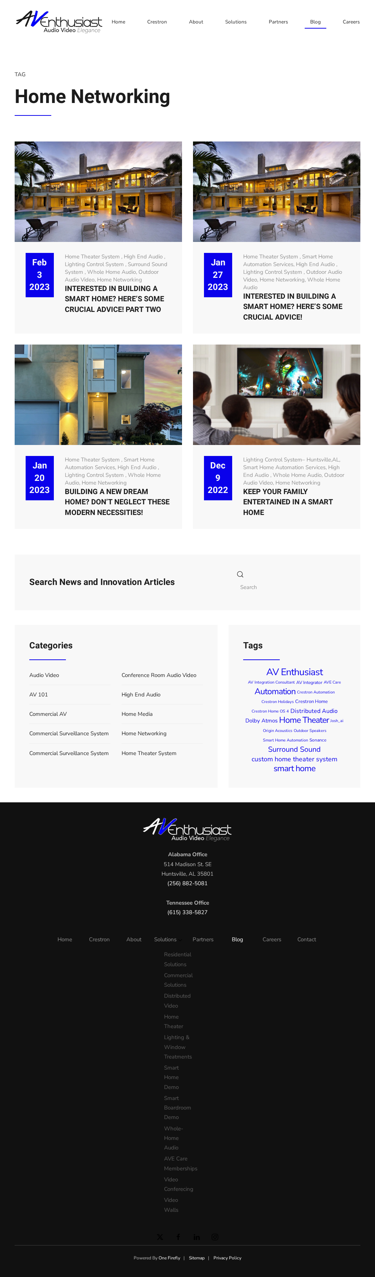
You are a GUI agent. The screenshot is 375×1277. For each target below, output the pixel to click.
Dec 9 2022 (218, 478)
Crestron (157, 21)
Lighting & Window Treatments (176, 1047)
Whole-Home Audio (173, 1138)
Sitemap (197, 1258)
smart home (294, 768)
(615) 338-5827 (187, 912)
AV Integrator (309, 682)
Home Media (137, 714)
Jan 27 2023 (218, 275)
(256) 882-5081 (187, 883)
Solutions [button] (236, 21)
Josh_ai (337, 721)
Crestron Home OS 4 (270, 711)
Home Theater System (93, 256)
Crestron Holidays (277, 701)
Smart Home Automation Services (288, 260)
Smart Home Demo (171, 1077)
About (196, 21)
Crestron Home (311, 701)
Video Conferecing (176, 1184)
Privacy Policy (227, 1258)
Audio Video (44, 675)
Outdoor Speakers (310, 730)
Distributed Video (176, 1000)
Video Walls (171, 1204)
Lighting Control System (95, 264)
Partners (278, 21)
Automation (275, 691)
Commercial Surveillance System (69, 733)
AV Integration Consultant (271, 682)
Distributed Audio (314, 711)
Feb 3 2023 (39, 275)
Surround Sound (294, 749)
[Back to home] (60, 22)
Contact (306, 939)
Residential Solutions (176, 959)
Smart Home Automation (285, 740)
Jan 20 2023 (39, 478)
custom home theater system (294, 759)
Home (118, 21)
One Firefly (169, 1258)
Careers (351, 21)
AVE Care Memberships (176, 1163)
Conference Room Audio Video (159, 675)
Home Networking (119, 279)
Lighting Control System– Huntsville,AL (291, 459)
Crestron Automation (316, 692)
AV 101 (38, 694)
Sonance (317, 740)
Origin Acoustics (277, 730)
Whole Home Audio (111, 272)
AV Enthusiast (294, 672)
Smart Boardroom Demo (176, 1107)
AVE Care (332, 682)
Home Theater (304, 720)
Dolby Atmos (261, 720)
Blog (315, 21)
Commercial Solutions (176, 980)
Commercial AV (48, 714)
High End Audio (144, 256)
